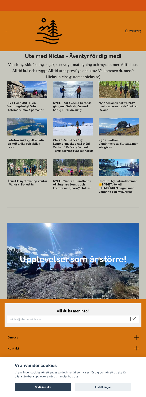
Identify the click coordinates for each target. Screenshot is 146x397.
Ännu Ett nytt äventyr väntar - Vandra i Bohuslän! (27, 182)
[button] (69, 296)
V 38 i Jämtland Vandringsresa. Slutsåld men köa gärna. (118, 144)
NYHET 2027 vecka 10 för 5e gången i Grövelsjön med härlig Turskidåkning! (72, 106)
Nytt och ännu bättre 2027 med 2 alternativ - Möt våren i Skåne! (118, 106)
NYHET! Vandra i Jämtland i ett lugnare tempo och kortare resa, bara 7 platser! (72, 184)
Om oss (12, 337)
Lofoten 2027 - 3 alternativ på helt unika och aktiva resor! (25, 144)
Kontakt (13, 348)
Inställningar (103, 387)
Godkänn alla (43, 387)
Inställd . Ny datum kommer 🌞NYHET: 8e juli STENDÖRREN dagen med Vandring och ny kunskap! (118, 186)
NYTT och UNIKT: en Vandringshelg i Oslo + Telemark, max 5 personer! (25, 106)
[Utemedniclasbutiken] (67, 31)
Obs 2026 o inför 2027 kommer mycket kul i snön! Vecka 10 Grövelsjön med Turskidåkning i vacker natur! (73, 145)
